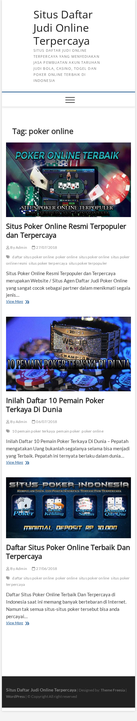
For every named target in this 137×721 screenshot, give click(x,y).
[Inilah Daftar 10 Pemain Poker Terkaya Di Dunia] (68, 354)
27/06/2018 (46, 568)
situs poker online (94, 257)
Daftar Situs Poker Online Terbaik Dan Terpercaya (68, 551)
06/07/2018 (46, 421)
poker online (66, 257)
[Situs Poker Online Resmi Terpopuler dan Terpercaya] (68, 179)
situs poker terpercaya (48, 263)
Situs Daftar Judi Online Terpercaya (63, 28)
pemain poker (68, 431)
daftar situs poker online (33, 257)
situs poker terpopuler (88, 263)
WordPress (15, 696)
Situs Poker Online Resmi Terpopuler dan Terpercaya (66, 230)
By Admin (18, 247)
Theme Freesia (113, 690)
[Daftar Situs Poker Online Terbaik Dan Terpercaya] (68, 507)
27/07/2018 (46, 247)
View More (23, 302)
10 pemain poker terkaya (33, 431)
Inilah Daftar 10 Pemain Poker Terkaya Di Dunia (55, 404)
